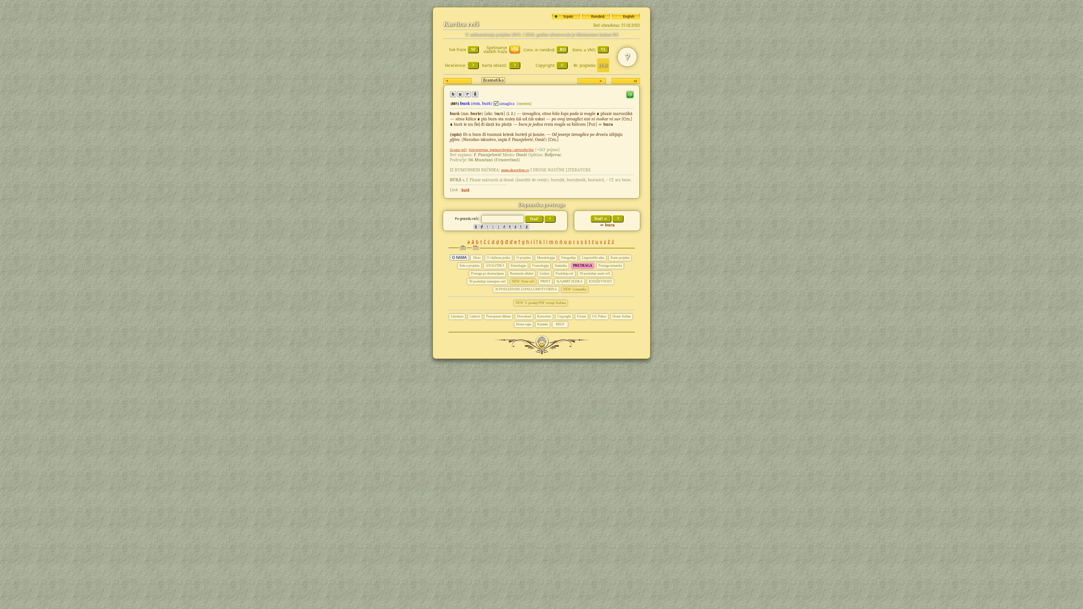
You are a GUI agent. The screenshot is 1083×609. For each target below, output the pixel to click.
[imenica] (524, 104)
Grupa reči (458, 149)
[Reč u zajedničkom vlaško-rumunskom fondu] (496, 103)
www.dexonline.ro (515, 170)
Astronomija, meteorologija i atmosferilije (501, 149)
